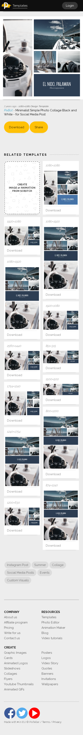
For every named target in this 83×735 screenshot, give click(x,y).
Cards (8, 658)
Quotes (47, 668)
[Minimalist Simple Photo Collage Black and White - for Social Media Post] (61, 188)
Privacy (57, 722)
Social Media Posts (20, 572)
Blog (45, 633)
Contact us (12, 638)
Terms (46, 722)
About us (10, 617)
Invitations (49, 679)
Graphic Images (15, 653)
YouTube (34, 713)
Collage (57, 565)
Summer (40, 565)
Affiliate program (16, 622)
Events (44, 572)
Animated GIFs (14, 689)
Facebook (9, 713)
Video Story (50, 663)
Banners (47, 673)
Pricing (9, 628)
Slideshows (12, 668)
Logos (46, 658)
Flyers (8, 679)
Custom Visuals (18, 580)
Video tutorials (52, 638)
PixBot (8, 110)
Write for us (12, 633)
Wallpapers (50, 684)
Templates (49, 617)
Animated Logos (16, 663)
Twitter (22, 713)
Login (70, 5)
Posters (47, 653)
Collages (10, 673)
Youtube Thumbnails (18, 684)
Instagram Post (17, 565)
